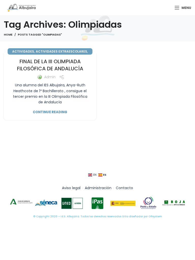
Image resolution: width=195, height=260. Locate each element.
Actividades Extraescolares (61, 51)
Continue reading (50, 112)
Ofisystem (155, 216)
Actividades (23, 51)
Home (8, 34)
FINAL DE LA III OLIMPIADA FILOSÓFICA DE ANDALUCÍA (50, 65)
